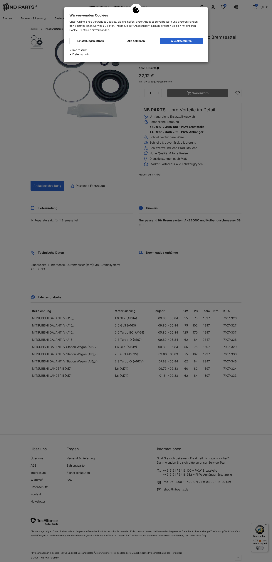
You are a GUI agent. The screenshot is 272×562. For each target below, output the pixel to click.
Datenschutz (81, 54)
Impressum (80, 50)
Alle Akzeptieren (181, 40)
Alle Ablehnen (136, 40)
